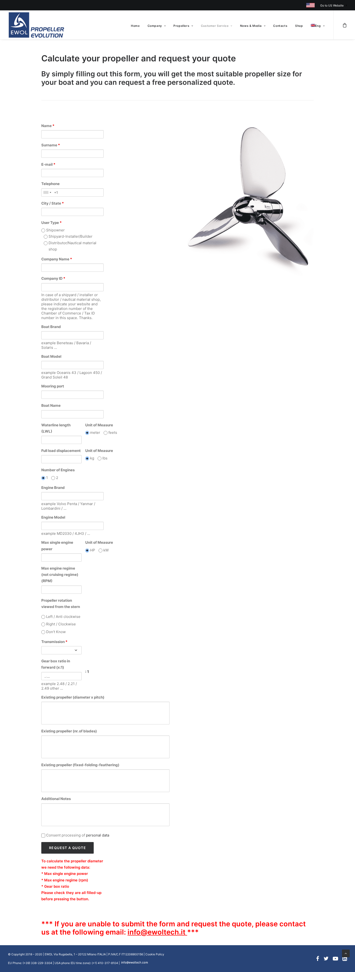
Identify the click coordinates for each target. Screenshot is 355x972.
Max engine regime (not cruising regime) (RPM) (59, 574)
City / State (52, 203)
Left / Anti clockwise (62, 616)
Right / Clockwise (60, 624)
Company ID (53, 278)
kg (91, 458)
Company (155, 26)
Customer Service (215, 26)
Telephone (50, 183)
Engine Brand (53, 487)
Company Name (56, 259)
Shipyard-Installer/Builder (70, 236)
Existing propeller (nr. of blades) (69, 731)
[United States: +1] (47, 192)
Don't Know (55, 631)
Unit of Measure (99, 425)
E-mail (48, 164)
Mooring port (52, 386)
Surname (50, 145)
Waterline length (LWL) (56, 428)
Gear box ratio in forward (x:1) (55, 664)
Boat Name (51, 405)
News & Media (251, 26)
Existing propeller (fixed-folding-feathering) (80, 765)
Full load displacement (61, 450)
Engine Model (53, 517)
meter (94, 432)
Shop (299, 26)
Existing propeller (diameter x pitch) (72, 697)
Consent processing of (77, 835)
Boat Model (51, 356)
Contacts (280, 26)
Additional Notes (56, 798)
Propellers (181, 26)
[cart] (344, 24)
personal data (97, 835)
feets (112, 432)
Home (135, 26)
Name (47, 125)
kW (105, 550)
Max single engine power (57, 545)
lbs (104, 458)
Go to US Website (332, 5)
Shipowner (55, 230)
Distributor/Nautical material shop (72, 246)
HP (92, 550)
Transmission (54, 641)
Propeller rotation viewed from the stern (60, 603)
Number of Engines (58, 470)
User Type (51, 222)
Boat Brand (51, 326)
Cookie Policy (154, 954)
